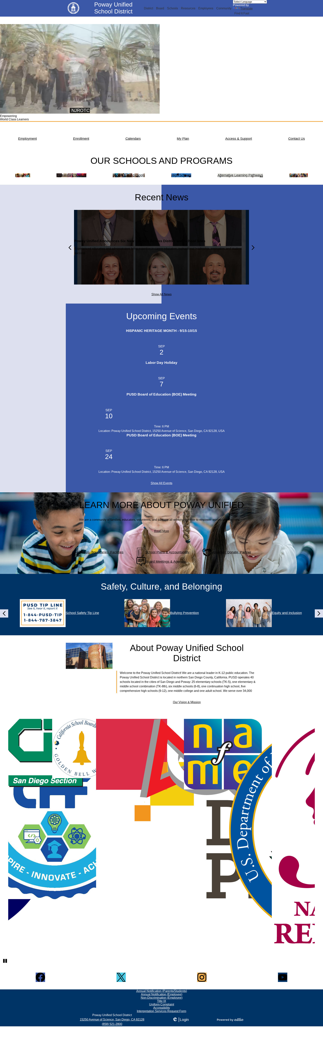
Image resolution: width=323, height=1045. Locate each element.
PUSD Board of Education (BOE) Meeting (161, 394)
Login (180, 1020)
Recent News (161, 197)
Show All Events (161, 483)
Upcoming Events (161, 316)
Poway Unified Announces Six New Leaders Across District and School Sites (139, 241)
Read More (161, 531)
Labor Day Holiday (161, 363)
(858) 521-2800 (112, 1024)
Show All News (161, 294)
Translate (246, 8)
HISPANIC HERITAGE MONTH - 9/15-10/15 (161, 331)
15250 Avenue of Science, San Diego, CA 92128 (112, 1019)
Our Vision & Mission (187, 702)
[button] (148, 8)
